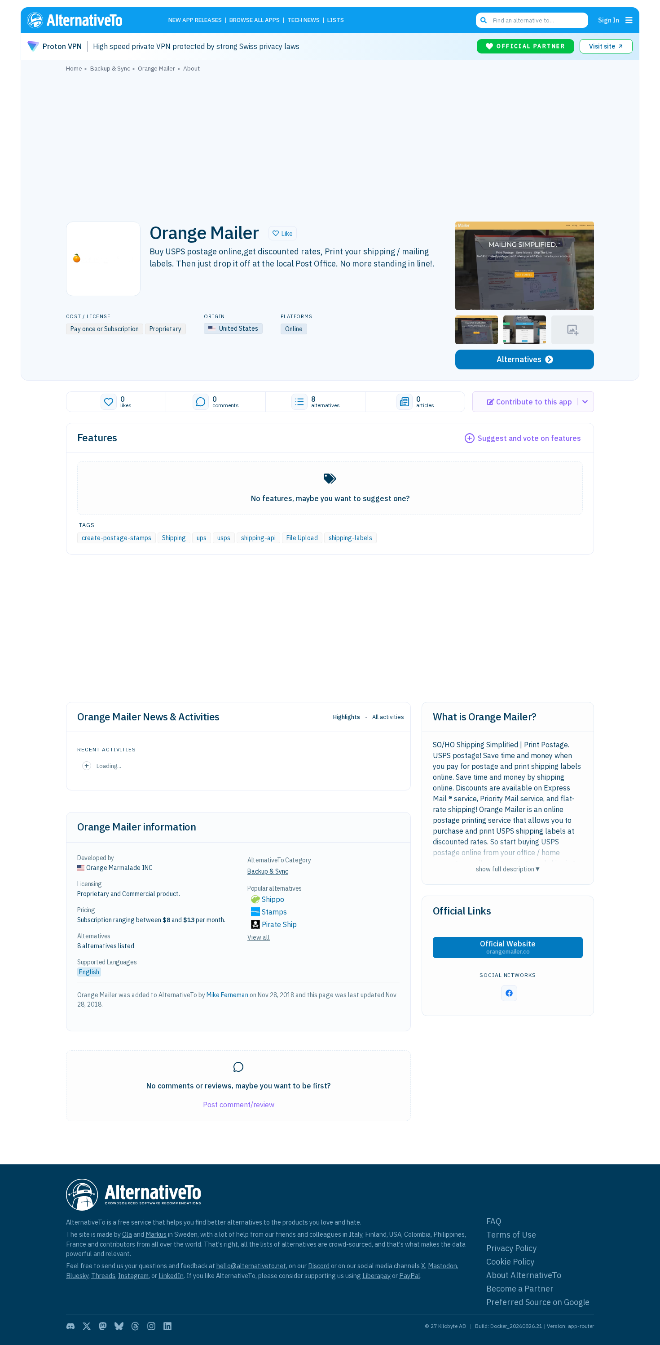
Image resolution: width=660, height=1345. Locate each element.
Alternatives (519, 359)
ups (202, 538)
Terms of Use (511, 1235)
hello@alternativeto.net (251, 1265)
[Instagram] (151, 1326)
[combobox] (532, 20)
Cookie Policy (510, 1261)
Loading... (109, 766)
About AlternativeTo (523, 1275)
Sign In (608, 20)
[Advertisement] (330, 144)
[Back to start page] (87, 20)
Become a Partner (520, 1288)
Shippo (273, 899)
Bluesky (77, 1275)
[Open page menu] (629, 20)
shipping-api (258, 538)
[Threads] (135, 1326)
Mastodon (442, 1265)
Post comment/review (238, 1104)
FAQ (494, 1221)
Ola (127, 1234)
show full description (508, 869)
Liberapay (376, 1275)
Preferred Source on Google (538, 1302)
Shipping (174, 538)
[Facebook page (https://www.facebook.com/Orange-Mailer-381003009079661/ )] (509, 993)
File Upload (302, 538)
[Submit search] (483, 20)
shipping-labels (350, 538)
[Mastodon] (102, 1326)
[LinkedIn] (167, 1326)
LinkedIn (171, 1275)
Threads (103, 1275)
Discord (319, 1265)
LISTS (335, 20)
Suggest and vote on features (529, 438)
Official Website (508, 947)
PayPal (409, 1275)
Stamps (274, 911)
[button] (282, 233)
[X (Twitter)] (86, 1326)
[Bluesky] (118, 1326)
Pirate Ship (279, 924)
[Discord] (70, 1326)
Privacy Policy (511, 1248)
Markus (156, 1234)
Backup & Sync (267, 871)
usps (223, 538)
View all (258, 937)
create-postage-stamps (116, 538)
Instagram (133, 1275)
